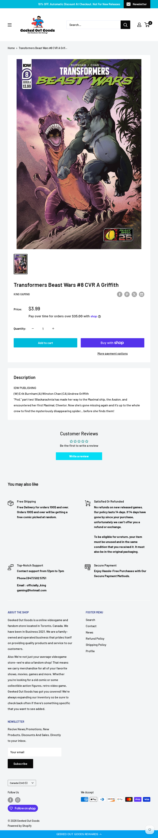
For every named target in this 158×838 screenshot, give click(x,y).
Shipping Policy (96, 644)
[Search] (125, 24)
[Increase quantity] (53, 328)
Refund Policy (95, 638)
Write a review (79, 456)
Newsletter (140, 4)
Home (11, 48)
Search (90, 619)
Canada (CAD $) (18, 783)
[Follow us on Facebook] (10, 799)
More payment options (112, 353)
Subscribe (20, 763)
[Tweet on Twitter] (134, 294)
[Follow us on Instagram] (17, 799)
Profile (90, 651)
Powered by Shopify (20, 825)
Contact (91, 626)
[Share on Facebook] (119, 294)
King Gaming (22, 294)
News (89, 632)
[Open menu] (10, 24)
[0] (147, 24)
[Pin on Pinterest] (127, 294)
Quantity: (20, 328)
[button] (79, 834)
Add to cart (45, 343)
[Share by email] (141, 294)
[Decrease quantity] (33, 328)
